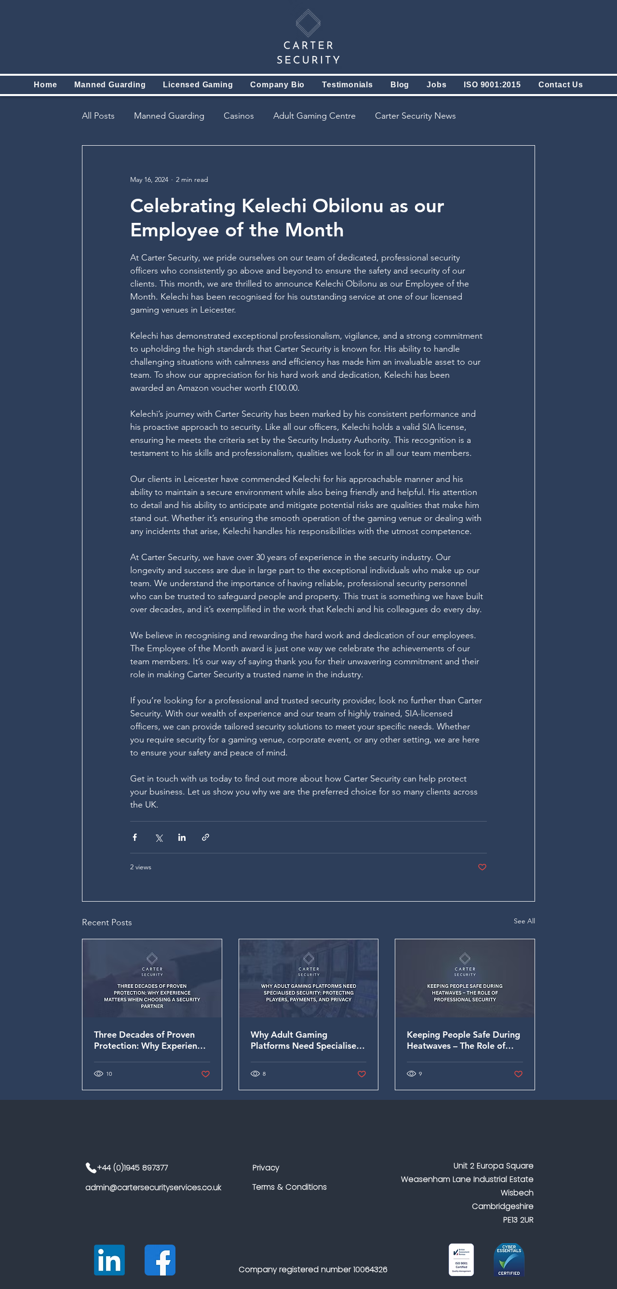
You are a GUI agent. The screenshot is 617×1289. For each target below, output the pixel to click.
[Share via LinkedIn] (182, 837)
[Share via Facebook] (134, 837)
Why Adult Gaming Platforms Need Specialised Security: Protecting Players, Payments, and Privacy (307, 1040)
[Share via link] (205, 837)
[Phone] (91, 1168)
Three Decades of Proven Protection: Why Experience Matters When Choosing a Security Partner (150, 1040)
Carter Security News (415, 115)
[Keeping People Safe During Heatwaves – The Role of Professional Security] (465, 978)
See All (524, 921)
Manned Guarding (169, 115)
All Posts (98, 115)
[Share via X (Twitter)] (158, 837)
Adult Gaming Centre (314, 115)
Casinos (239, 115)
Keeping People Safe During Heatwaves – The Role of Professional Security (463, 1040)
